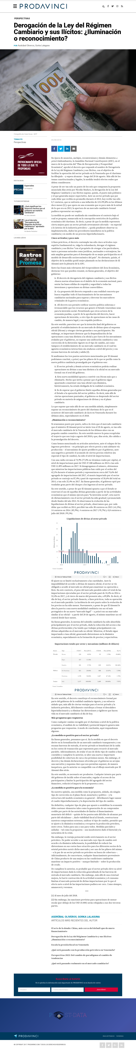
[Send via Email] (74, 149)
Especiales (29, 185)
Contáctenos (119, 1036)
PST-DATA (68, 1014)
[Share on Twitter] (61, 149)
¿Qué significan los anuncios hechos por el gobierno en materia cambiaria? (34, 209)
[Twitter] (112, 6)
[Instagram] (117, 6)
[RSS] (122, 6)
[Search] (103, 6)
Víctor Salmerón (31, 215)
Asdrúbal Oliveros (26, 45)
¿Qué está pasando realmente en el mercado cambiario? (80, 963)
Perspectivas (20, 142)
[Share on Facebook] (54, 149)
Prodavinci (30, 189)
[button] (101, 989)
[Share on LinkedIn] (67, 149)
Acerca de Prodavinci (109, 1036)
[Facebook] (108, 6)
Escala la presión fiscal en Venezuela (70, 945)
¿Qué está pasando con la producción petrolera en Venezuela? (83, 950)
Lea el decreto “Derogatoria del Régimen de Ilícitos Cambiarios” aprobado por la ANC (34, 224)
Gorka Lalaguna (42, 45)
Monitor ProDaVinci (32, 231)
